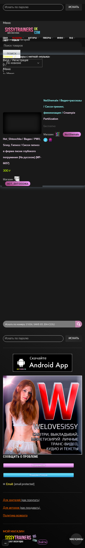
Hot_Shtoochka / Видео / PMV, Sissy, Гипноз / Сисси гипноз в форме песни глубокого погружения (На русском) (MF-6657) (22, 151)
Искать (74, 7)
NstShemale (72, 134)
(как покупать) (30, 500)
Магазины (76, 539)
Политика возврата (15, 515)
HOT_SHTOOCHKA (17, 183)
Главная (8, 56)
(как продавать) (30, 508)
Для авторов (11, 508)
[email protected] (24, 484)
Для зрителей (12, 500)
